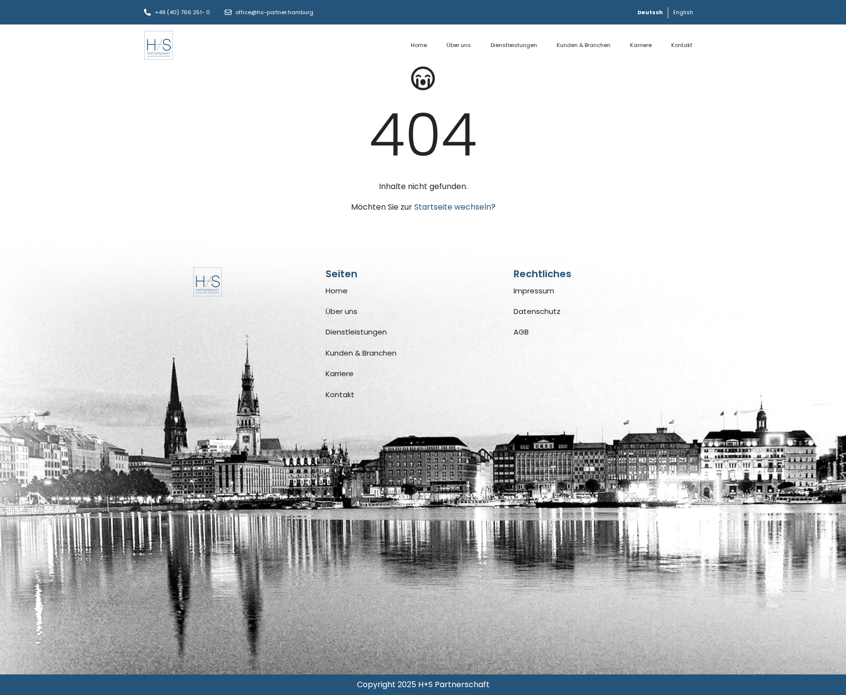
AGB (521, 332)
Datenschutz (537, 311)
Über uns (458, 45)
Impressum (534, 291)
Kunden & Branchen (584, 45)
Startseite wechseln (452, 207)
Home (419, 45)
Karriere (641, 45)
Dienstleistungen (514, 45)
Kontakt (681, 45)
